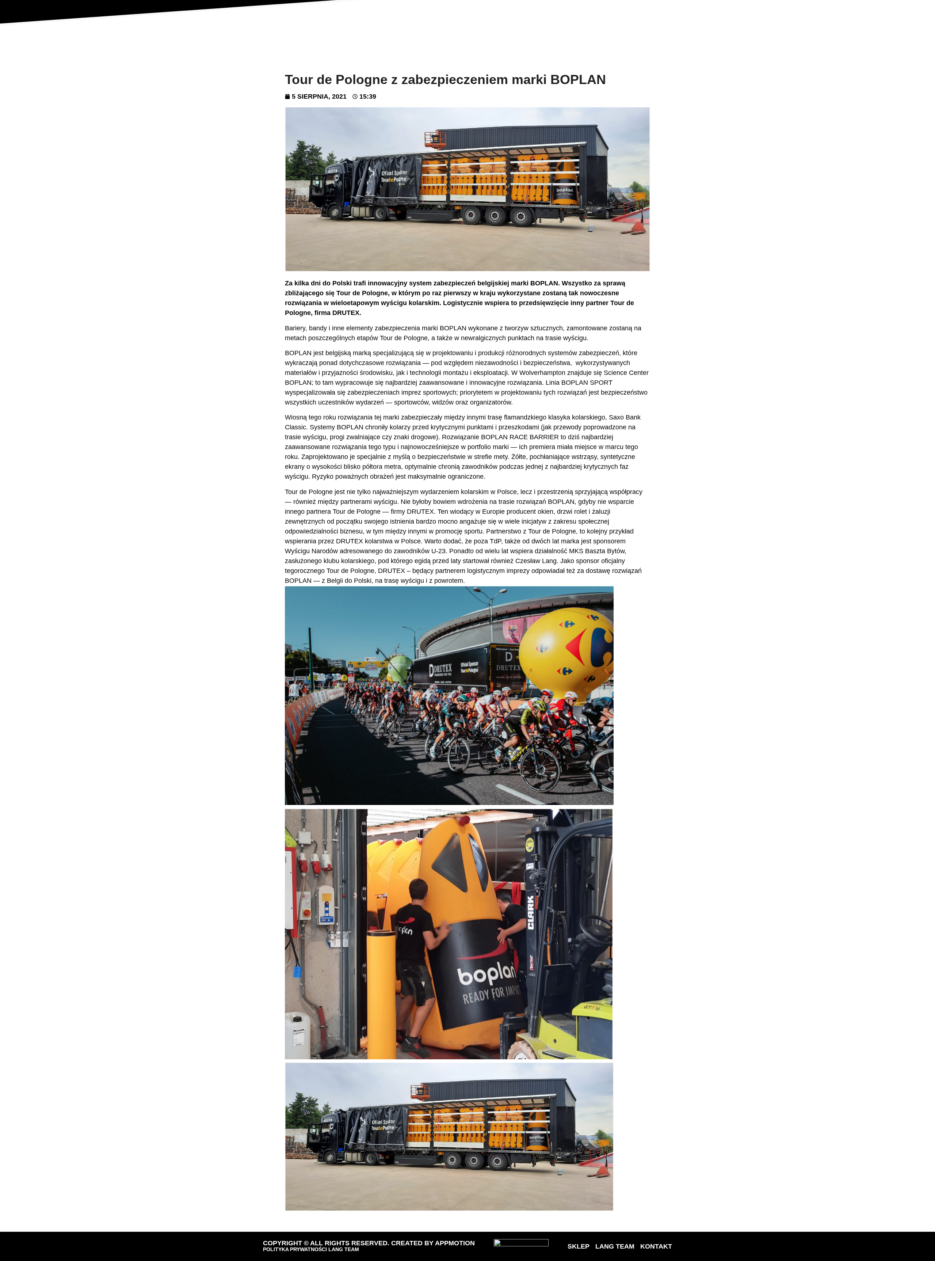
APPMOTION (455, 1243)
